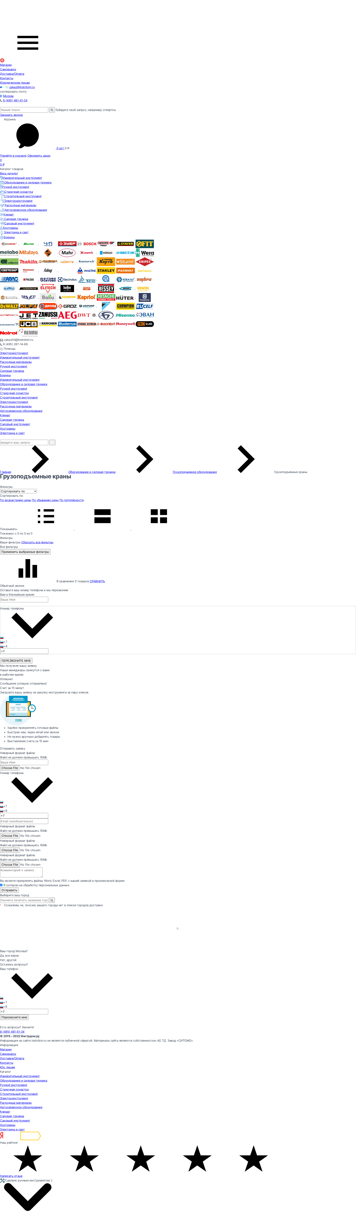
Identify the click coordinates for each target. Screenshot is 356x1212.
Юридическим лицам (15, 82)
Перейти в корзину (13, 155)
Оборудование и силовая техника (27, 182)
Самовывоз (8, 69)
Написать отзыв (11, 1176)
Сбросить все (37, 542)
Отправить (9, 890)
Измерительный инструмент (22, 178)
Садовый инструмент (19, 223)
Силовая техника (12, 371)
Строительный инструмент (23, 196)
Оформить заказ (38, 155)
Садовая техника (16, 219)
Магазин (6, 65)
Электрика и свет (16, 232)
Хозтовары (10, 228)
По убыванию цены (45, 500)
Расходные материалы (20, 205)
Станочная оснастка (18, 192)
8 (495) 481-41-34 (15, 100)
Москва (8, 96)
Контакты (6, 78)
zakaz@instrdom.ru (22, 87)
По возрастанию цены (15, 500)
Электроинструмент (18, 201)
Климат (9, 214)
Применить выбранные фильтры (25, 552)
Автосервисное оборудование (26, 210)
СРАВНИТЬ (97, 581)
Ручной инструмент (15, 187)
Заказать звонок (11, 115)
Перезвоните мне (14, 1017)
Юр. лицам (7, 1067)
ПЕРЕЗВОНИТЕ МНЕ (16, 660)
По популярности (72, 500)
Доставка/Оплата (12, 74)
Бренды (9, 237)
